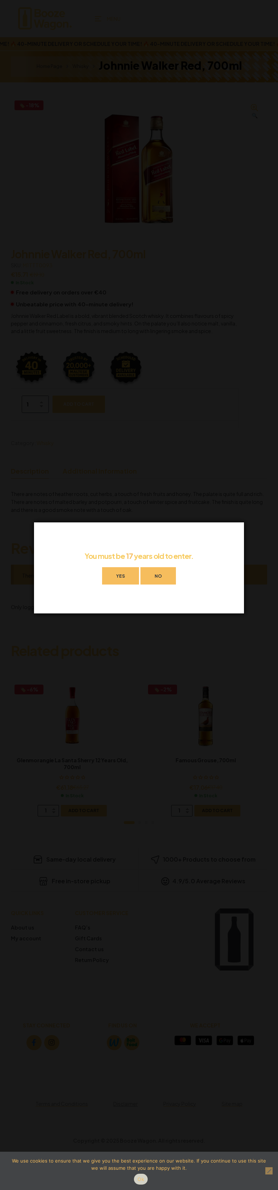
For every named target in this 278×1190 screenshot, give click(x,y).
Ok (141, 1179)
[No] (269, 1170)
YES (120, 576)
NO (158, 576)
